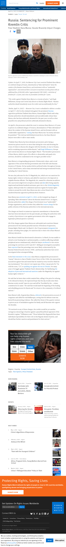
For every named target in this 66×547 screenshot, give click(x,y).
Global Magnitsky (53, 185)
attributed (46, 242)
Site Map (36, 518)
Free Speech (17, 371)
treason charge (48, 204)
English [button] (42, 3)
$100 (22, 346)
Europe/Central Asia (28, 369)
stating (29, 132)
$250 (30, 346)
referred (38, 295)
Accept (50, 540)
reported (15, 247)
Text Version (17, 521)
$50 (14, 346)
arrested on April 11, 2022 (28, 197)
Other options (59, 540)
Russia (38, 369)
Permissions (29, 518)
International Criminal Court (50, 8)
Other (30, 351)
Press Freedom (27, 371)
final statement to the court (21, 257)
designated (52, 228)
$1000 (22, 351)
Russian (51, 111)
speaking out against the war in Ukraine (37, 266)
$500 (14, 351)
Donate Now (53, 3)
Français (20, 14)
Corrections (13, 518)
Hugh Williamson (47, 149)
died (44, 183)
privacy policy (11, 543)
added (23, 202)
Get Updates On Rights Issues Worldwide (20, 503)
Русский (25, 14)
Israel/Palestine (11, 8)
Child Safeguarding (8, 521)
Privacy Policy (21, 518)
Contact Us (5, 518)
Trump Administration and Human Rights (29, 8)
